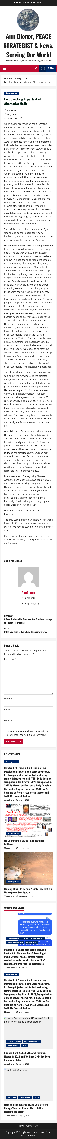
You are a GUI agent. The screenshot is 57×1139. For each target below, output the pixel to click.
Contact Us (32, 1125)
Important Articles (15, 942)
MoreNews (46, 1132)
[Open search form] (36, 68)
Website (8, 720)
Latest (24, 1045)
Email (8, 709)
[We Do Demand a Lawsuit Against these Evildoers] (28, 820)
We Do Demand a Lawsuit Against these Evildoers (24, 842)
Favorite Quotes (14, 1041)
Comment (10, 659)
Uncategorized (11, 93)
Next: (25, 630)
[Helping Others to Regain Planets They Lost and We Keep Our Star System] (28, 868)
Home (21, 1125)
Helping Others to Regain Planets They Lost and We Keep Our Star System (28, 890)
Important (12, 1097)
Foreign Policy (13, 938)
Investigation (31, 942)
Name (8, 698)
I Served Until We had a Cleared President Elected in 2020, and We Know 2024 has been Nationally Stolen (27, 1056)
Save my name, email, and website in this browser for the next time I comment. (28, 733)
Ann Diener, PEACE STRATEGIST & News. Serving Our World (28, 45)
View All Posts (28, 603)
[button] (4, 68)
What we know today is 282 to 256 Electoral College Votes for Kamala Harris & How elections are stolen (26, 1108)
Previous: (28, 619)
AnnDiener (12, 110)
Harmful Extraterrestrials (33, 938)
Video (51, 68)
